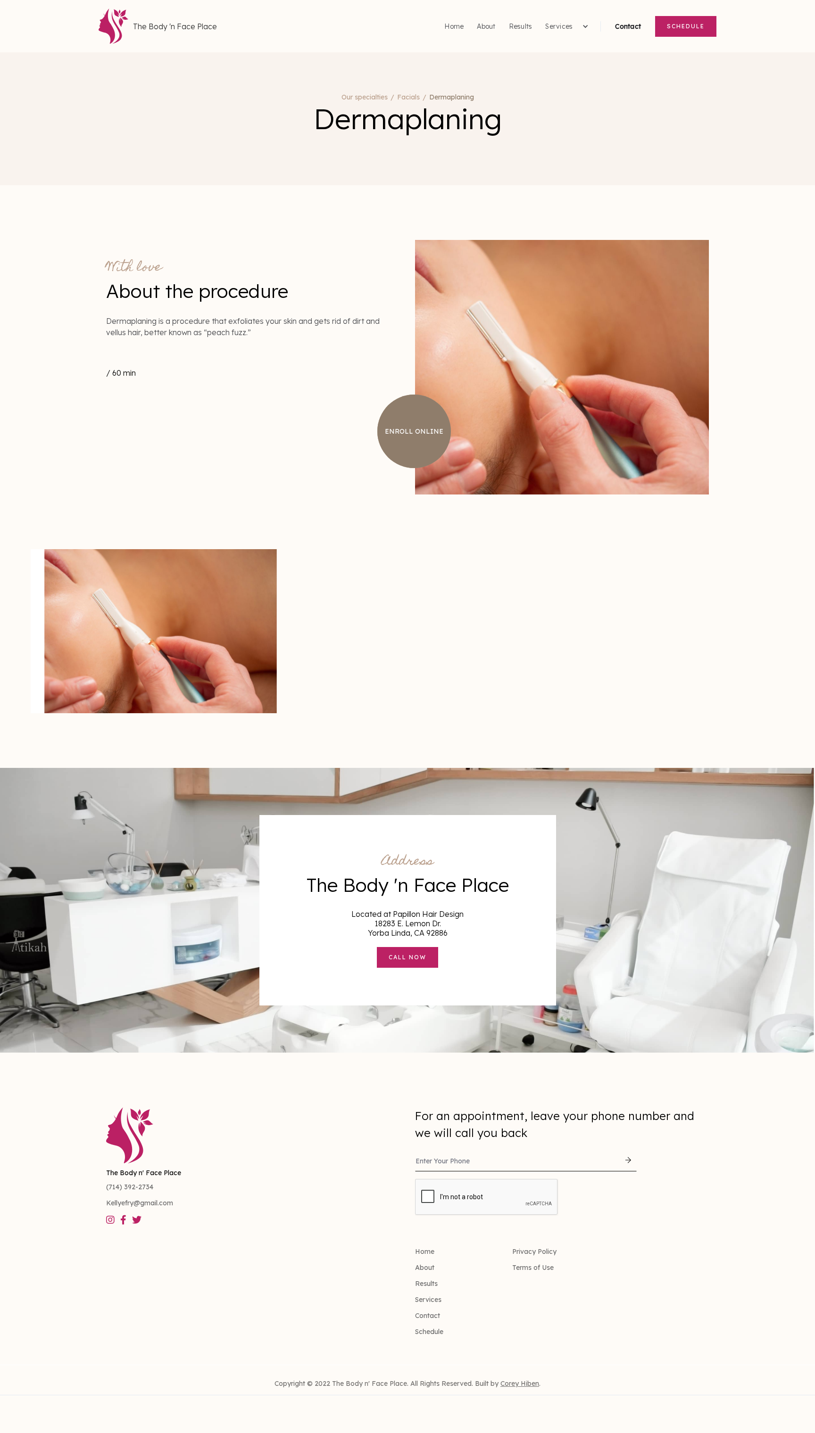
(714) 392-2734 (129, 1187)
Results (520, 26)
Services (428, 1299)
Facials (408, 97)
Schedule (686, 26)
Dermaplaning (451, 97)
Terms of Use (533, 1267)
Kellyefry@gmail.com (139, 1203)
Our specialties (364, 97)
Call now (407, 957)
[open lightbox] (154, 631)
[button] (566, 26)
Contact (628, 26)
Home (454, 26)
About (486, 26)
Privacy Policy (534, 1251)
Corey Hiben (519, 1383)
